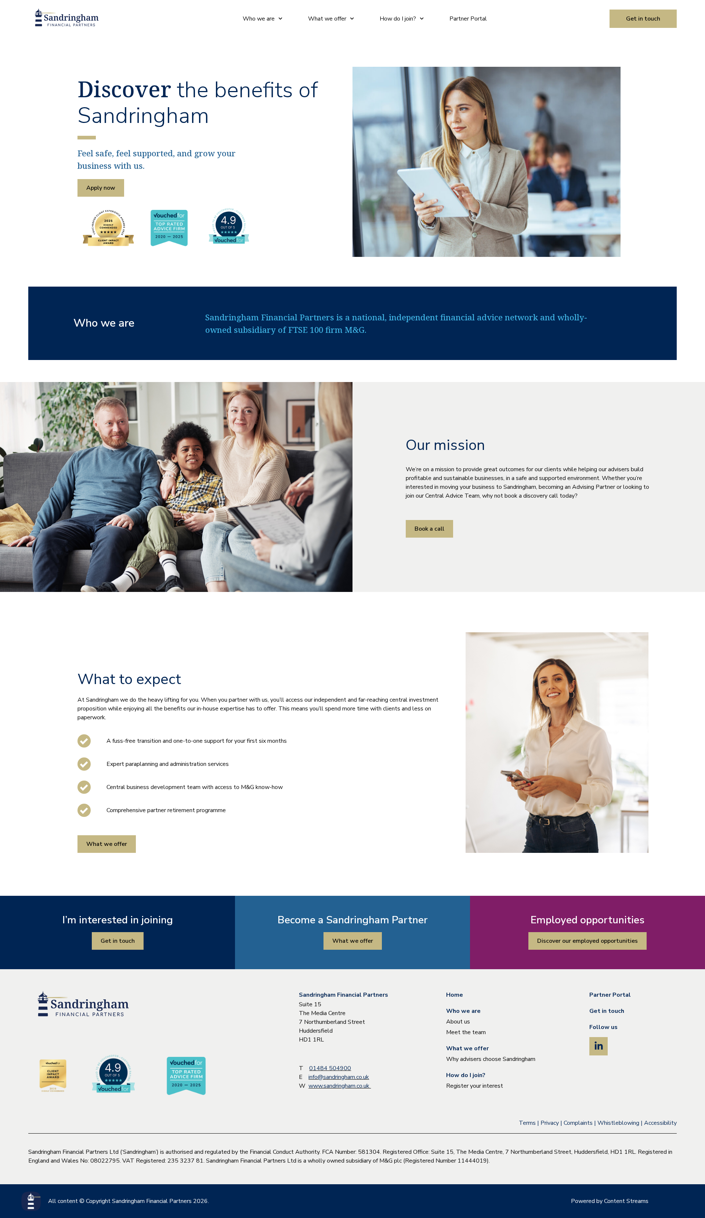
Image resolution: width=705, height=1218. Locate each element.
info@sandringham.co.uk (338, 1077)
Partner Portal (468, 19)
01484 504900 (330, 1068)
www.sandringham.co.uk (339, 1086)
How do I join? (398, 19)
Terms (527, 1123)
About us (458, 1022)
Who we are (259, 19)
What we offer (327, 19)
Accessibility (660, 1123)
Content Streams (626, 1201)
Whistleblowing (618, 1123)
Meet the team (466, 1032)
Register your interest (474, 1086)
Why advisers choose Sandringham (490, 1059)
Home (454, 995)
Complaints (578, 1123)
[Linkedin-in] (598, 1046)
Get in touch (606, 1011)
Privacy (549, 1123)
